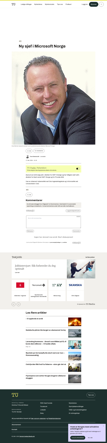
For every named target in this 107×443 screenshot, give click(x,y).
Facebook (43, 406)
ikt (20, 41)
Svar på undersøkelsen (78, 437)
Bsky (42, 413)
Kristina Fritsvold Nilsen (20, 405)
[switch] (78, 169)
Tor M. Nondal (16, 412)
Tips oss (91, 395)
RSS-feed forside (46, 403)
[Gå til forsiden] (13, 4)
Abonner (94, 4)
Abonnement (16, 425)
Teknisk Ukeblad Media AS (27, 436)
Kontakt (14, 429)
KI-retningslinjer (74, 413)
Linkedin (43, 410)
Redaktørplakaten (54, 418)
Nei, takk (90, 437)
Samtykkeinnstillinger (76, 406)
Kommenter (40, 150)
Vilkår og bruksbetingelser (78, 410)
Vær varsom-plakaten (38, 418)
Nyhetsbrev (73, 403)
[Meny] (101, 4)
